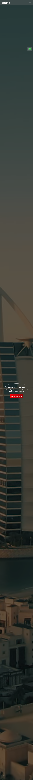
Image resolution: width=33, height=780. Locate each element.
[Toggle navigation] (30, 2)
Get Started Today (16, 396)
